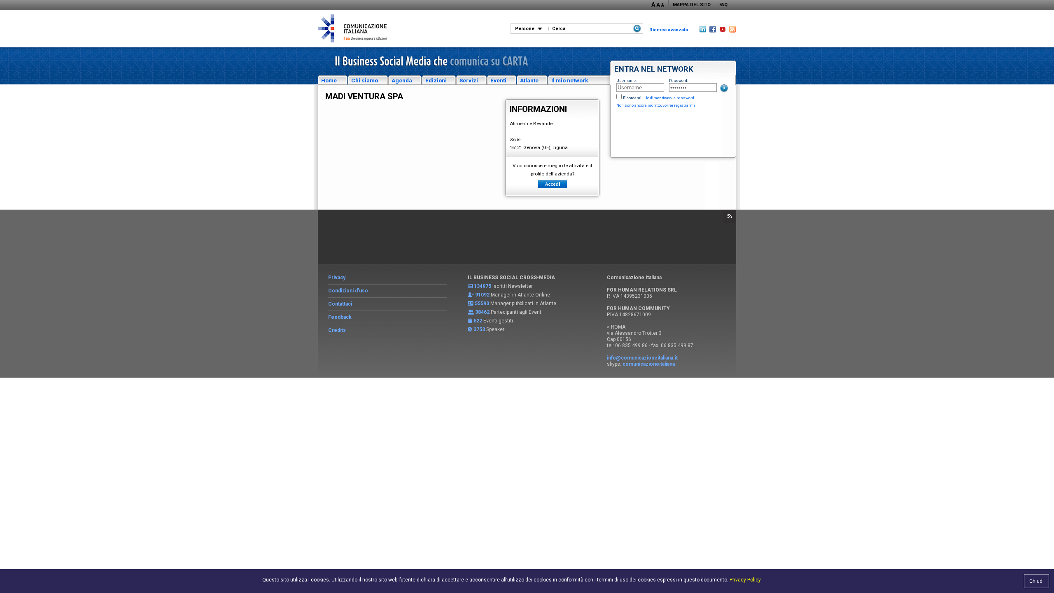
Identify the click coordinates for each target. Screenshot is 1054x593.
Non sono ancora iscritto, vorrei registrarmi (655, 105)
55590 (482, 303)
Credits (337, 330)
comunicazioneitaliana (649, 364)
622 (477, 321)
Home (329, 80)
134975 (482, 286)
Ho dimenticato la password (669, 98)
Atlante (529, 80)
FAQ (723, 4)
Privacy (336, 277)
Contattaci (340, 304)
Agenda (402, 80)
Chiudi (1036, 581)
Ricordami (632, 98)
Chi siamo (364, 80)
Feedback (340, 317)
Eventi (498, 80)
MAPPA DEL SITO (692, 4)
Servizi (468, 80)
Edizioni (436, 80)
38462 (482, 312)
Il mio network (569, 80)
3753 (479, 329)
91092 (482, 295)
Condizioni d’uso (348, 291)
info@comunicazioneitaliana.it (642, 358)
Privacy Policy (745, 580)
